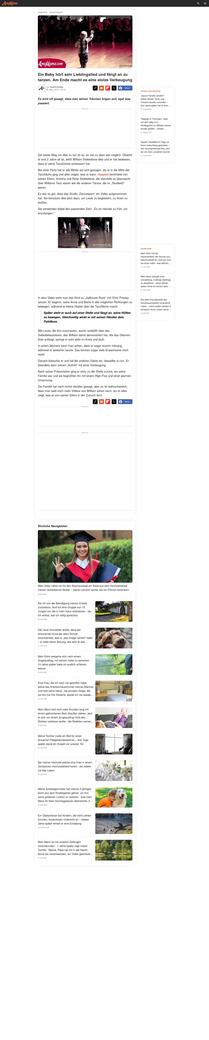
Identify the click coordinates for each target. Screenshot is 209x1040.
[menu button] (205, 3)
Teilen (127, 88)
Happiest (103, 174)
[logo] (10, 3)
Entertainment (56, 12)
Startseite (42, 12)
